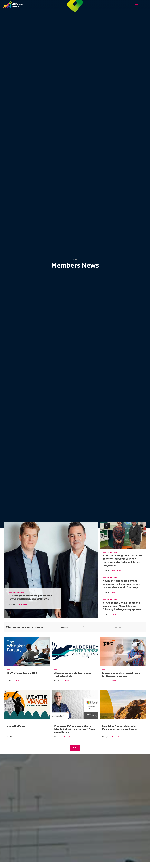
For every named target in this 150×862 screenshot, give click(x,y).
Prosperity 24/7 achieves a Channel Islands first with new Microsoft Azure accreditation (74, 728)
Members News (18, 592)
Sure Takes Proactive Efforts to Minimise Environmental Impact (119, 727)
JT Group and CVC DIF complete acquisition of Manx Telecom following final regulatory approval (122, 606)
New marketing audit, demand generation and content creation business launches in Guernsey (121, 584)
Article (25, 604)
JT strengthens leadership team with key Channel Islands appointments (30, 597)
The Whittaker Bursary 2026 (22, 672)
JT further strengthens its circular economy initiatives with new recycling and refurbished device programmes (122, 560)
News (20, 604)
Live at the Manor (16, 725)
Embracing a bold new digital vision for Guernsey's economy (121, 674)
